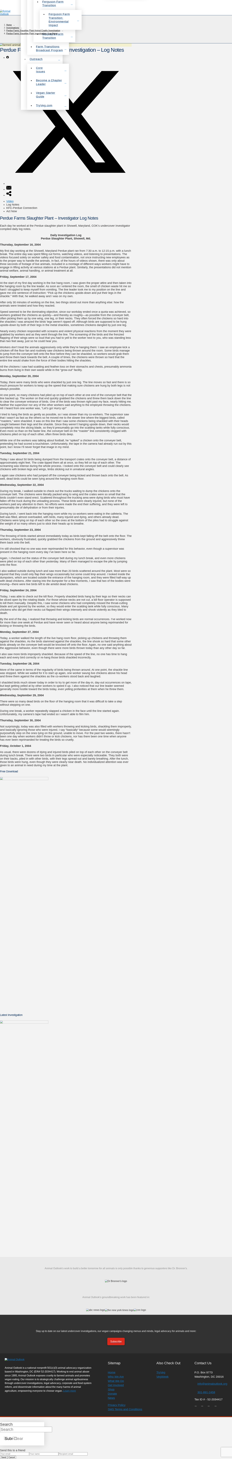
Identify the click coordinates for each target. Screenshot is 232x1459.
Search (6, 1424)
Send (3, 1457)
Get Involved (116, 1385)
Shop (111, 1389)
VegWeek (162, 1376)
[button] (228, 13)
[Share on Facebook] (7, 57)
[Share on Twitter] (69, 183)
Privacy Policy (116, 1405)
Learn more (69, 1390)
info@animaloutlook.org (212, 1383)
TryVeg (160, 1372)
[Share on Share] (8, 195)
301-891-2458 (206, 1392)
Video (10, 201)
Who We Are (116, 1376)
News (111, 1398)
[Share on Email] (8, 189)
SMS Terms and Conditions (125, 1409)
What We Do (116, 1381)
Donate (112, 1393)
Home (111, 1372)
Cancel (12, 1457)
